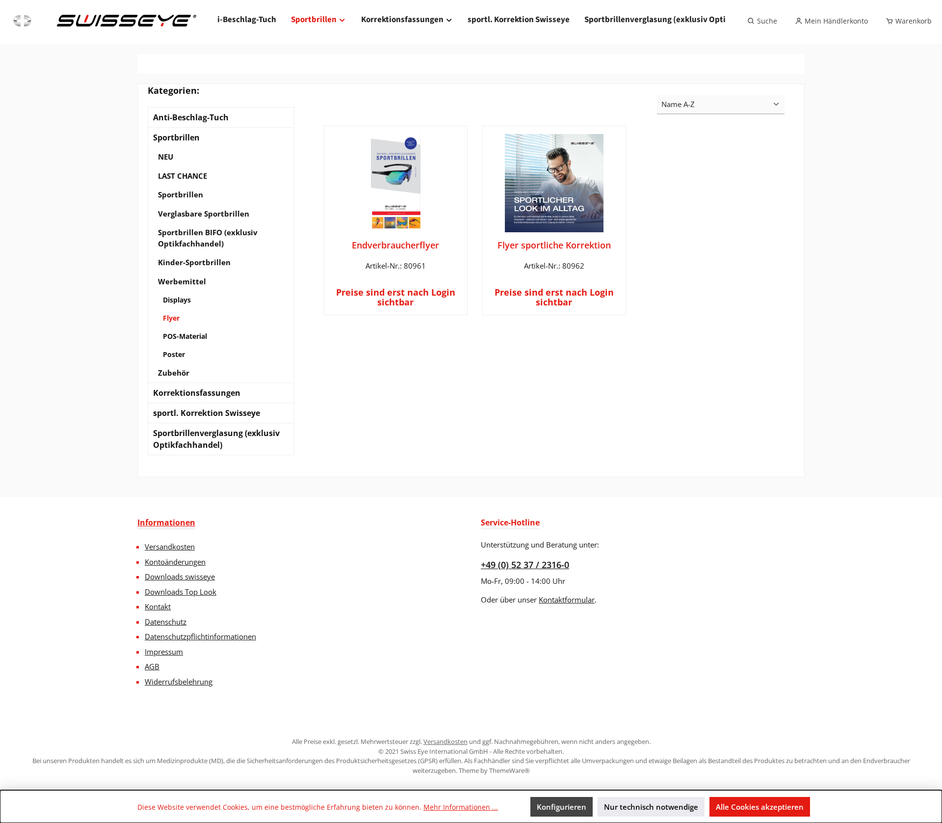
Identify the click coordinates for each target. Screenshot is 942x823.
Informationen (166, 522)
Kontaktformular (567, 599)
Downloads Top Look (180, 592)
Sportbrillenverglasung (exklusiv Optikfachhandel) (216, 439)
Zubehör (173, 373)
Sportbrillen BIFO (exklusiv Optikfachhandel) (208, 237)
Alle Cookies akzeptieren (760, 807)
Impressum (164, 652)
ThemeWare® (509, 770)
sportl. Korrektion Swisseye (206, 413)
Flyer (171, 318)
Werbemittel (182, 281)
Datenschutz (165, 622)
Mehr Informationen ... (460, 807)
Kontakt (158, 606)
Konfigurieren (561, 807)
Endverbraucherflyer (395, 245)
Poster (174, 354)
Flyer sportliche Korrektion (554, 245)
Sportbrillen (176, 137)
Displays (177, 299)
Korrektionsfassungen (196, 392)
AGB (152, 666)
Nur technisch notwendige (651, 807)
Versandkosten (170, 546)
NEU (165, 157)
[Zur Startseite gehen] (103, 21)
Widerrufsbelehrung (178, 681)
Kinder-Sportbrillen (194, 262)
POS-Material (185, 336)
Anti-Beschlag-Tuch (191, 117)
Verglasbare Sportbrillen (203, 214)
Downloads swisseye (180, 576)
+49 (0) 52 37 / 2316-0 (525, 565)
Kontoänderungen (175, 562)
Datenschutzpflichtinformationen (200, 636)
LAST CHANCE (182, 176)
